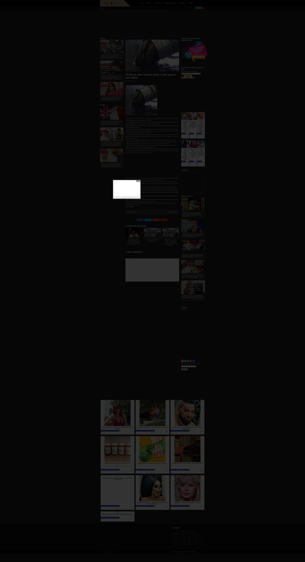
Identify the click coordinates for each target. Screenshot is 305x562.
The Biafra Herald (129, 198)
